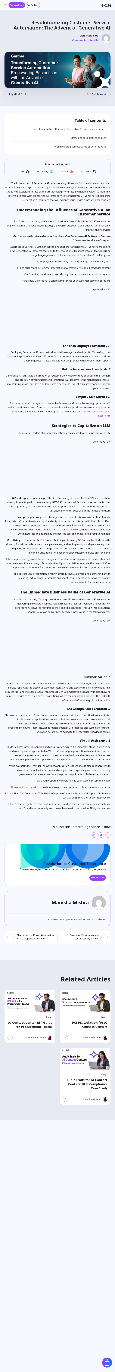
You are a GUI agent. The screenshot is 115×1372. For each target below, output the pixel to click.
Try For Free (33, 5)
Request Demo (17, 5)
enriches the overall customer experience (94, 413)
